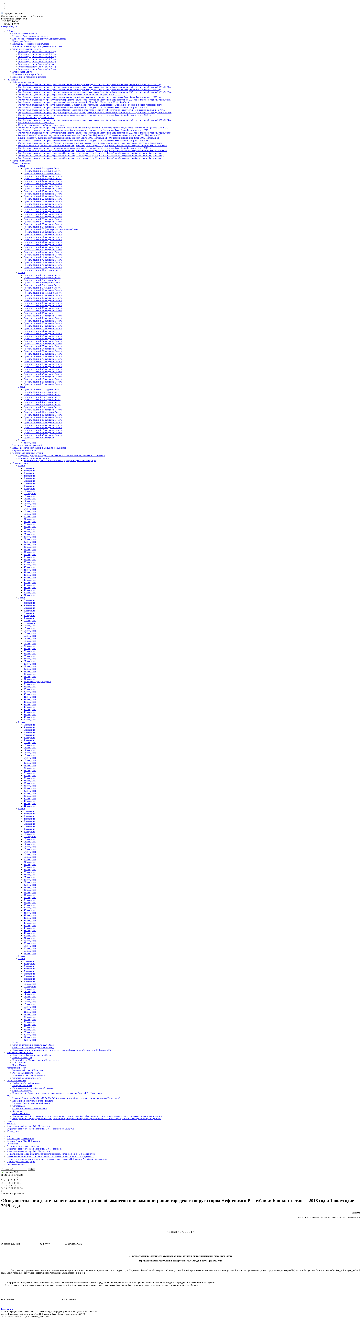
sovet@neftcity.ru (9, 26)
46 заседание (30, 582)
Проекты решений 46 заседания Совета (43, 257)
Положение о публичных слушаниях (36, 122)
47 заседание (30, 585)
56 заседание (30, 951)
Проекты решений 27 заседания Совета (43, 209)
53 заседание (30, 943)
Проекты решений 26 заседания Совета (43, 206)
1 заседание (29, 468)
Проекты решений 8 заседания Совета (42, 171)
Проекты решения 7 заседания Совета (42, 282)
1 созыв (21, 956)
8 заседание (29, 486)
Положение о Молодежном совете (28, 1075)
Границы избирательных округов (23, 1146)
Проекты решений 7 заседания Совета (42, 168)
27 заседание (30, 534)
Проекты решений (21, 163)
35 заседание (30, 554)
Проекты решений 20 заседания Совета (43, 315)
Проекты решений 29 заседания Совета (43, 214)
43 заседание (30, 575)
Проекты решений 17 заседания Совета (43, 191)
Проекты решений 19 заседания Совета (43, 196)
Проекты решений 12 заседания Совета (43, 181)
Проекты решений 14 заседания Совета (43, 186)
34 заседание (30, 552)
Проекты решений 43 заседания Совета (43, 249)
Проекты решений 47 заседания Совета (43, 260)
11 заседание (30, 493)
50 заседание (30, 592)
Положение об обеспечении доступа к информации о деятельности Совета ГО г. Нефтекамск (57, 1093)
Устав (15, 1042)
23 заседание (30, 524)
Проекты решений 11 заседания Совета (42, 178)
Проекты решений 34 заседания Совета (43, 227)
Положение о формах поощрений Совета (32, 1055)
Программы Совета (21, 161)
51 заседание (30, 595)
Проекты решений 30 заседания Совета (43, 216)
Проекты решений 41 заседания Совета (43, 244)
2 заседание (29, 470)
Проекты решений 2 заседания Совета (42, 389)
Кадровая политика (16, 1164)
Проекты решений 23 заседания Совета (43, 323)
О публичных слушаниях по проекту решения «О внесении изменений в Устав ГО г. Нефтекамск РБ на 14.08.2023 (73, 102)
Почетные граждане (22, 1057)
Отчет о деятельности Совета (26, 49)
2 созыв (21, 722)
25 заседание (30, 529)
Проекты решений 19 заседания (39, 313)
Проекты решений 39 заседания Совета (43, 239)
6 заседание (29, 481)
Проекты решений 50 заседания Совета (43, 267)
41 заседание (30, 570)
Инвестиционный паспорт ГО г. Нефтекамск (28, 1126)
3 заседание (29, 473)
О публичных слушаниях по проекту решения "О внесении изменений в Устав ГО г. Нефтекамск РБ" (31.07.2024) (73, 94)
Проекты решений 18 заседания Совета (43, 194)
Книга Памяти (19, 1065)
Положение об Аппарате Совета (28, 74)
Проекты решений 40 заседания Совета (43, 242)
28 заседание (30, 537)
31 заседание (30, 443)
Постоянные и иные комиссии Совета (30, 44)
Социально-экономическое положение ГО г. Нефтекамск (34, 1149)
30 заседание (30, 542)
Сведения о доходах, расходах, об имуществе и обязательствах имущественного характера (61, 455)
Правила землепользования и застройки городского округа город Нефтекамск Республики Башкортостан (57, 1159)
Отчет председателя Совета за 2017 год (37, 66)
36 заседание (30, 557)
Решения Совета (20, 463)
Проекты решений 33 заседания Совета (43, 224)
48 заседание (30, 587)
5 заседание (29, 478)
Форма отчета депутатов (24, 450)
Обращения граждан (22, 1090)
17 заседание (30, 509)
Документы (12, 79)
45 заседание (30, 580)
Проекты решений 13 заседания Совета (43, 183)
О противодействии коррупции (27, 453)
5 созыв (21, 387)
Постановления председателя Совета (36, 117)
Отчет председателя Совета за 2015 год (37, 54)
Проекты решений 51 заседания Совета (43, 384)
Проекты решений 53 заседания (39, 437)
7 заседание (29, 483)
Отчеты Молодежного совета (26, 1078)
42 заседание (30, 572)
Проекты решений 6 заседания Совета (42, 280)
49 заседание (30, 590)
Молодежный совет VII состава (27, 1070)
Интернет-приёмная (22, 1085)
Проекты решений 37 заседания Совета (43, 234)
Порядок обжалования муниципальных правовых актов (39, 448)
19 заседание (30, 514)
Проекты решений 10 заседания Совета (43, 176)
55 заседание (30, 948)
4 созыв (21, 272)
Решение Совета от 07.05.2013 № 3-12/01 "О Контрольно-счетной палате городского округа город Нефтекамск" (66, 1098)
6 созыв (21, 440)
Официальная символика (24, 33)
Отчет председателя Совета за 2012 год (37, 61)
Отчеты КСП (18, 1106)
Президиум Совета (21, 41)
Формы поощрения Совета (20, 1052)
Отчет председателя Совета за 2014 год (37, 56)
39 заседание (30, 564)
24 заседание (30, 526)
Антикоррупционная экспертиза (33, 458)
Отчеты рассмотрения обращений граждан (33, 1088)
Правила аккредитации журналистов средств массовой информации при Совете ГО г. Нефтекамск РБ (61, 1050)
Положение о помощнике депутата (29, 77)
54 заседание (30, 946)
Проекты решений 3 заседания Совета (42, 275)
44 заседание (30, 577)
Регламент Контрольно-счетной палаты (31, 1103)
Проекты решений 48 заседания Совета (43, 262)
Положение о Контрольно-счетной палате (32, 1101)
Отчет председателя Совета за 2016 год (37, 51)
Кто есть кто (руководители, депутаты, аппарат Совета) (39, 39)
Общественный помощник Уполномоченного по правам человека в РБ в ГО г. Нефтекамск (51, 1154)
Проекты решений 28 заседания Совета (43, 211)
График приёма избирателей (26, 1083)
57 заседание (30, 953)
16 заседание (30, 506)
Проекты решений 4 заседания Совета (42, 277)
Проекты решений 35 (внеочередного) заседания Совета (51, 229)
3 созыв (21, 166)
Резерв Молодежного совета (26, 1073)
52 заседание (30, 941)
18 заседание (30, 511)
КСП (9, 1095)
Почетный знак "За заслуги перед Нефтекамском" (36, 1060)
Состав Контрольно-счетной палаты (29, 1108)
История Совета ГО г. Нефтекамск (23, 1141)
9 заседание (29, 488)
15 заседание (30, 503)
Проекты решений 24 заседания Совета (43, 201)
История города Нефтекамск (20, 1138)
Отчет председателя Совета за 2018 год (37, 69)
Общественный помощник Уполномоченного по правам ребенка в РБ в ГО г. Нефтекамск (50, 1156)
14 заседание (30, 501)
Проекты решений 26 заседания (39, 331)
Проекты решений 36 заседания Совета (43, 232)
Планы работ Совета (22, 72)
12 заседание (30, 496)
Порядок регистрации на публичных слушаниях (41, 125)
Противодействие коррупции (21, 1161)
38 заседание (30, 562)
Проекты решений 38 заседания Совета (43, 237)
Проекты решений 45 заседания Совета (43, 255)
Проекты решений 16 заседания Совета (43, 188)
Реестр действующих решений (27, 445)
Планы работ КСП (21, 1113)
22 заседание (30, 521)
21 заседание (30, 519)
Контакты (17, 1111)
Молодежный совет (16, 1068)
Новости (11, 1121)
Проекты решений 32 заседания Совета (43, 221)
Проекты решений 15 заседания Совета (43, 303)
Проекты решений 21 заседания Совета (43, 318)
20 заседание (30, 516)
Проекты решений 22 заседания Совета (43, 199)
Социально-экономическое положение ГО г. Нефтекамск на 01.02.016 (40, 1129)
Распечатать (7, 1309)
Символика (12, 1143)
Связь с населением (16, 1080)
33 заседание (30, 549)
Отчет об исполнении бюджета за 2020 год (33, 1047)
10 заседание (30, 491)
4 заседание (29, 476)
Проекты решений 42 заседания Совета (43, 247)
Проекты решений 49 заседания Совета (43, 265)
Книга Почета (19, 1062)
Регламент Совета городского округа (30, 36)
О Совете (11, 31)
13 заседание (30, 498)
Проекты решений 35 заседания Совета (43, 343)
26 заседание (30, 531)
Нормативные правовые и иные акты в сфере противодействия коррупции (60, 460)
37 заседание (30, 559)
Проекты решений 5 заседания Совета (42, 397)
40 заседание (30, 567)
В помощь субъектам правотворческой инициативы (37, 46)
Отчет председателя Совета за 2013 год (37, 59)
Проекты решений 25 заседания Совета (43, 204)
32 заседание (30, 547)
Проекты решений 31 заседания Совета (43, 219)
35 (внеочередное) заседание (37, 681)
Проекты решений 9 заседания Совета (42, 173)
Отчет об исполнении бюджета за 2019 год (33, 1045)
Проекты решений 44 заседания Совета (43, 252)
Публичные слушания (23, 82)
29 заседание (30, 539)
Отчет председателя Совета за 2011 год (37, 64)
